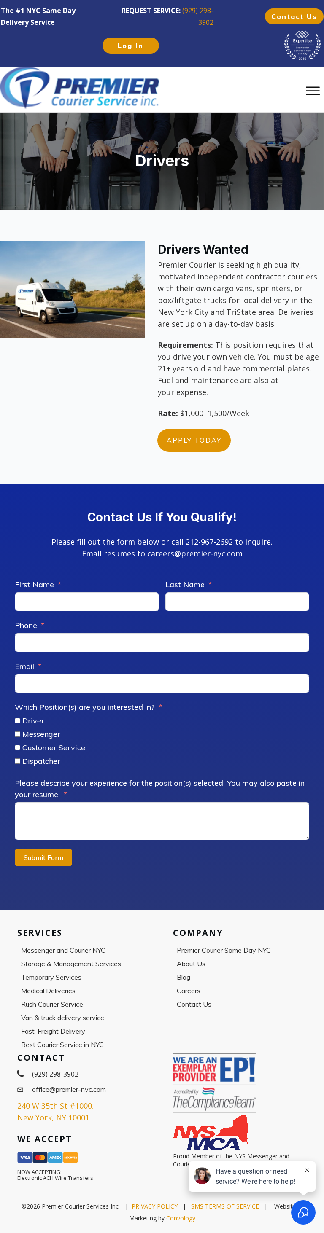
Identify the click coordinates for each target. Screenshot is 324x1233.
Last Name (185, 584)
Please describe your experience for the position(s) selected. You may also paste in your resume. (160, 788)
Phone (26, 625)
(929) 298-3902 (55, 1074)
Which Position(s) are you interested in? (85, 707)
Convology (180, 1218)
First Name (34, 584)
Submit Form (43, 857)
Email (24, 666)
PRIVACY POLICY (155, 1206)
